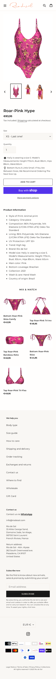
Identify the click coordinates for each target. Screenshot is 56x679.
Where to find (13, 480)
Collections (45, 667)
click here (31, 607)
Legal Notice (11, 667)
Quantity (7, 144)
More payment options (28, 197)
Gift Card (11, 496)
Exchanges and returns (18, 464)
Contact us (12, 472)
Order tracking (14, 456)
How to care (12, 441)
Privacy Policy (34, 667)
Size (5, 131)
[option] (16, 91)
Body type (11, 425)
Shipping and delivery (18, 448)
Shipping (22, 120)
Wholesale (12, 488)
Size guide (11, 433)
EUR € (27, 624)
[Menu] (5, 5)
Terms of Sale (22, 667)
